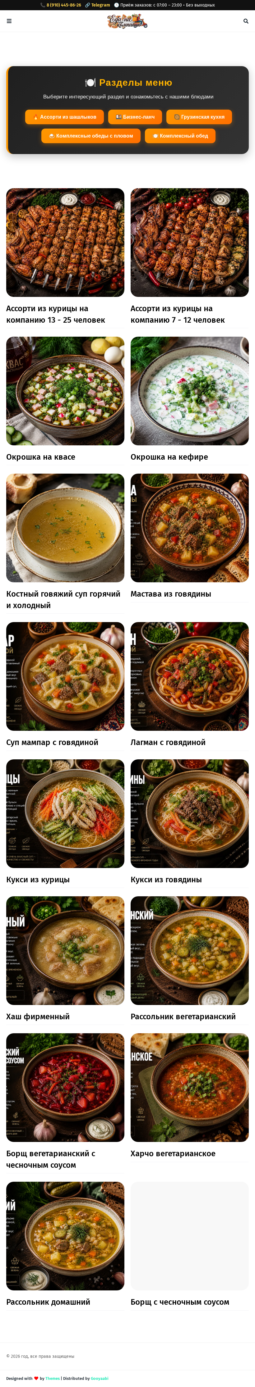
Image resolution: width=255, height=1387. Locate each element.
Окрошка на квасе (40, 457)
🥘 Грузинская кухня (199, 117)
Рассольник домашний (48, 1302)
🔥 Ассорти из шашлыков (64, 117)
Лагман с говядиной (168, 742)
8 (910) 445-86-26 (64, 5)
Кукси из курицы (38, 879)
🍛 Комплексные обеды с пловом (91, 136)
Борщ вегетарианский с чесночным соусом (50, 1159)
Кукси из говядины (166, 879)
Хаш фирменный (38, 1016)
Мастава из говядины (171, 594)
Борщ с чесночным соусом (180, 1302)
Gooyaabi (100, 1378)
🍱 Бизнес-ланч (135, 117)
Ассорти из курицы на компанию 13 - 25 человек (55, 314)
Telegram (100, 5)
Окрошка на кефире (169, 457)
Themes (52, 1378)
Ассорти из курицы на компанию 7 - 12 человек (178, 314)
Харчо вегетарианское (173, 1153)
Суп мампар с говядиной (52, 742)
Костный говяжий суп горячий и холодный (63, 599)
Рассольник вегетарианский (183, 1016)
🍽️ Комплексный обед (180, 136)
